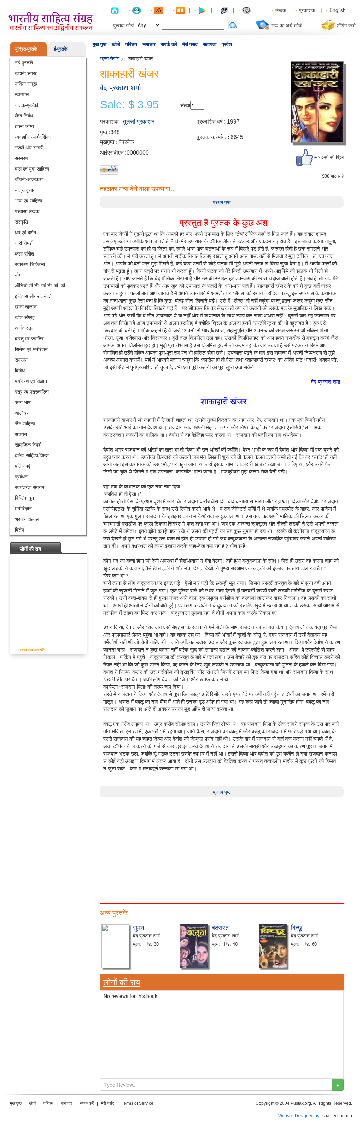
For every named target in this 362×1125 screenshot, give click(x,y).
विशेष (19, 529)
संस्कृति (21, 221)
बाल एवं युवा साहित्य (32, 168)
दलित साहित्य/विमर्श (32, 455)
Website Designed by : (299, 1115)
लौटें (112, 169)
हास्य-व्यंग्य (24, 126)
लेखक (280, 9)
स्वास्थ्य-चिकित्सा (30, 264)
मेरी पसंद (190, 44)
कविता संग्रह (26, 83)
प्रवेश (227, 44)
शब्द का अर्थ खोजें (286, 25)
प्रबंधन (21, 476)
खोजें (116, 44)
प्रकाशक (307, 9)
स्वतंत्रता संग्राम (29, 486)
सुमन (138, 927)
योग (18, 274)
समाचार (149, 44)
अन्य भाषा (23, 402)
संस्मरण (21, 157)
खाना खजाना (26, 306)
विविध (20, 370)
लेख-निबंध (24, 115)
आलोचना (22, 412)
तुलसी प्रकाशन (138, 122)
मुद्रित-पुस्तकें (26, 48)
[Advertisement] (222, 846)
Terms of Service (137, 1103)
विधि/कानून (24, 497)
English (337, 9)
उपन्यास (22, 94)
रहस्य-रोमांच (109, 58)
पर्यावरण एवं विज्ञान (31, 380)
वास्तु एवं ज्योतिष (29, 338)
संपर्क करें (169, 44)
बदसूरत (220, 927)
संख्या (185, 105)
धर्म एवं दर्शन (25, 232)
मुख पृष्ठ (99, 44)
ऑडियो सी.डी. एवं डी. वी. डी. (40, 285)
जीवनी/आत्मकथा (29, 179)
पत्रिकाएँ (22, 465)
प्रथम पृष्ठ (221, 202)
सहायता (209, 44)
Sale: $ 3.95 (129, 105)
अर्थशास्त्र (24, 327)
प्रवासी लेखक (27, 210)
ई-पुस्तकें (61, 48)
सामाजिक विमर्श (28, 444)
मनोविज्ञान (23, 508)
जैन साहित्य (25, 423)
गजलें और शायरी (29, 147)
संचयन (21, 433)
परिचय (131, 44)
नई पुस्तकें (24, 62)
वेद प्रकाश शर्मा (120, 88)
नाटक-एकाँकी (26, 104)
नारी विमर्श (24, 242)
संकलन (21, 359)
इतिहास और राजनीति (33, 295)
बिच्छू (296, 927)
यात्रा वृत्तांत (25, 189)
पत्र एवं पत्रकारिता (32, 391)
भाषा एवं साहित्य (28, 200)
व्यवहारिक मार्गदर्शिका (33, 136)
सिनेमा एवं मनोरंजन (31, 348)
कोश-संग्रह (25, 317)
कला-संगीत (24, 253)
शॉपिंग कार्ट (346, 25)
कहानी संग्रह (26, 72)
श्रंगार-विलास (27, 518)
